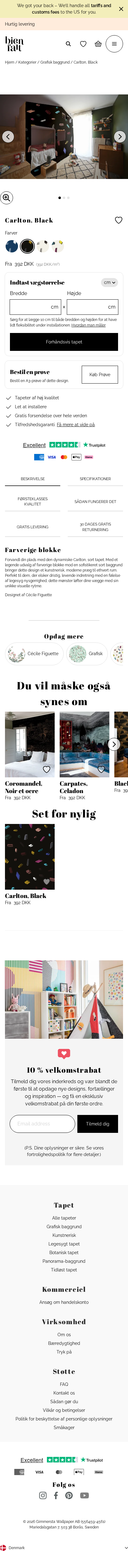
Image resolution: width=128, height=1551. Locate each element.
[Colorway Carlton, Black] (27, 246)
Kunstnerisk (64, 1235)
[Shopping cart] (98, 43)
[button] (83, 43)
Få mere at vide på (76, 424)
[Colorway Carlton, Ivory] (58, 246)
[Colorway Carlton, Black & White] (43, 246)
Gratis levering (32, 527)
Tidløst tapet (64, 1269)
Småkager (64, 1427)
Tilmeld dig (97, 1123)
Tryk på (64, 1351)
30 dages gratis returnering (95, 527)
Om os (64, 1334)
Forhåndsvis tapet (64, 341)
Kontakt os (64, 1393)
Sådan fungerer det (95, 502)
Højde (91, 300)
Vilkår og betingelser (64, 1410)
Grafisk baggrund (55, 62)
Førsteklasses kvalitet (33, 501)
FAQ (64, 1384)
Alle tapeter (64, 1218)
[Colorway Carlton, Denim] (12, 246)
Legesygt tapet (64, 1243)
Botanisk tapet (64, 1252)
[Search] (68, 43)
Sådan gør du (64, 1401)
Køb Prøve (99, 374)
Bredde (34, 300)
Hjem (9, 62)
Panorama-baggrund (64, 1261)
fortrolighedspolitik (46, 1154)
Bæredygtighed (64, 1343)
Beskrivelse (33, 479)
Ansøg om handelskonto (64, 1302)
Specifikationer (95, 479)
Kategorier (27, 62)
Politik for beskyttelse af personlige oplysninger (64, 1418)
